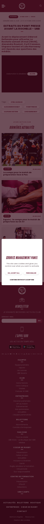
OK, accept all (14, 273)
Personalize (31, 273)
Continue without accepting (22, 279)
